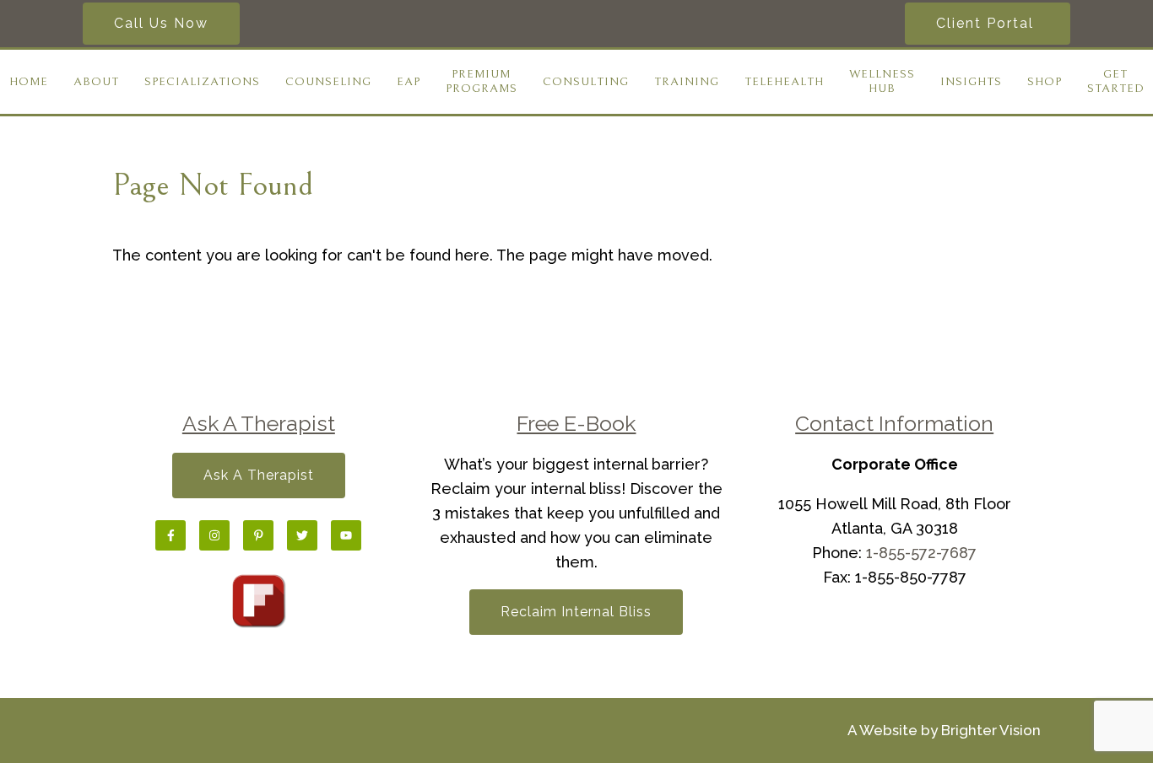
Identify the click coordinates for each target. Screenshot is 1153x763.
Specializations (202, 82)
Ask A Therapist (258, 475)
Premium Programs (481, 81)
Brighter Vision (991, 730)
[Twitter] (302, 535)
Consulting (586, 82)
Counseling (328, 82)
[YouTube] (346, 535)
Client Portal (987, 23)
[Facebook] (170, 535)
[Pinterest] (258, 535)
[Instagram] (214, 535)
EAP (408, 82)
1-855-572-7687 (921, 553)
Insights (971, 82)
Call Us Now (161, 23)
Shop (1044, 82)
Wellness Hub (882, 81)
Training (686, 82)
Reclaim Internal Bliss (576, 612)
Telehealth (784, 82)
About (96, 82)
